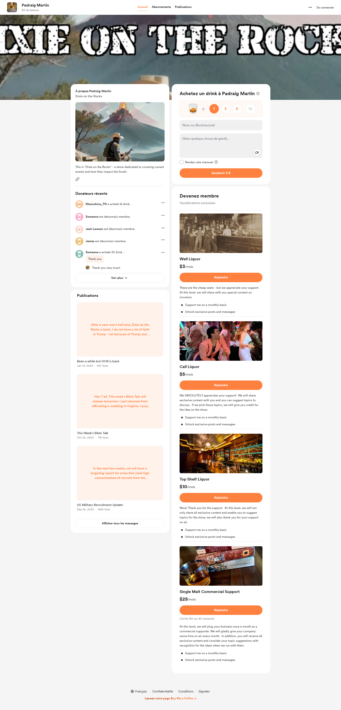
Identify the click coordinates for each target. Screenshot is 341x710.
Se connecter (325, 7)
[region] (221, 134)
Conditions (185, 691)
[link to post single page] (120, 335)
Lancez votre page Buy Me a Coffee (169, 698)
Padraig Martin (35, 5)
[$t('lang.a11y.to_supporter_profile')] (88, 267)
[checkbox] (196, 162)
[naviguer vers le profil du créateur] (12, 7)
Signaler (204, 691)
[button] (143, 7)
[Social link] (77, 179)
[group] (221, 265)
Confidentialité (162, 691)
